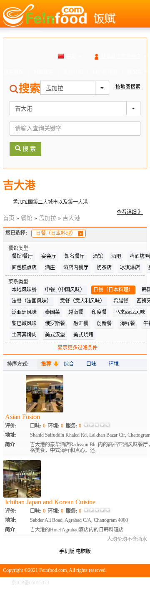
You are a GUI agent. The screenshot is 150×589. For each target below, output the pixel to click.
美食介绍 (73, 72)
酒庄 (50, 267)
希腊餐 (120, 301)
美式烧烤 (83, 335)
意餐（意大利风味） (82, 301)
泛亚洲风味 (24, 312)
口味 (91, 364)
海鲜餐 (127, 323)
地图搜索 (43, 72)
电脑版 (83, 551)
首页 (9, 218)
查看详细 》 (130, 212)
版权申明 (111, 583)
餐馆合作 (137, 72)
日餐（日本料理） (59, 233)
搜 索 (28, 149)
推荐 (46, 364)
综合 (69, 364)
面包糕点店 (24, 267)
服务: (73, 426)
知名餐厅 (75, 256)
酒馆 (98, 256)
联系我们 (137, 583)
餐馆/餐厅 (22, 256)
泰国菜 (52, 312)
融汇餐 (80, 323)
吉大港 (71, 218)
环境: (55, 426)
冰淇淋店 (130, 267)
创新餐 (104, 323)
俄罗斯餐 (55, 323)
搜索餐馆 (14, 72)
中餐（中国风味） (65, 290)
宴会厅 (48, 256)
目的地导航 (105, 72)
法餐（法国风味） (32, 301)
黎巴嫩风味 (24, 323)
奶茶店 (104, 267)
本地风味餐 (24, 290)
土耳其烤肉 (24, 335)
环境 (114, 364)
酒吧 (116, 256)
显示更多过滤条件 (78, 348)
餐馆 (26, 218)
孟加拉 (47, 218)
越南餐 (75, 312)
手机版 (66, 551)
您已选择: (16, 233)
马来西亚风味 (130, 312)
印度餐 (99, 312)
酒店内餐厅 (75, 267)
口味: (37, 426)
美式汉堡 (55, 335)
